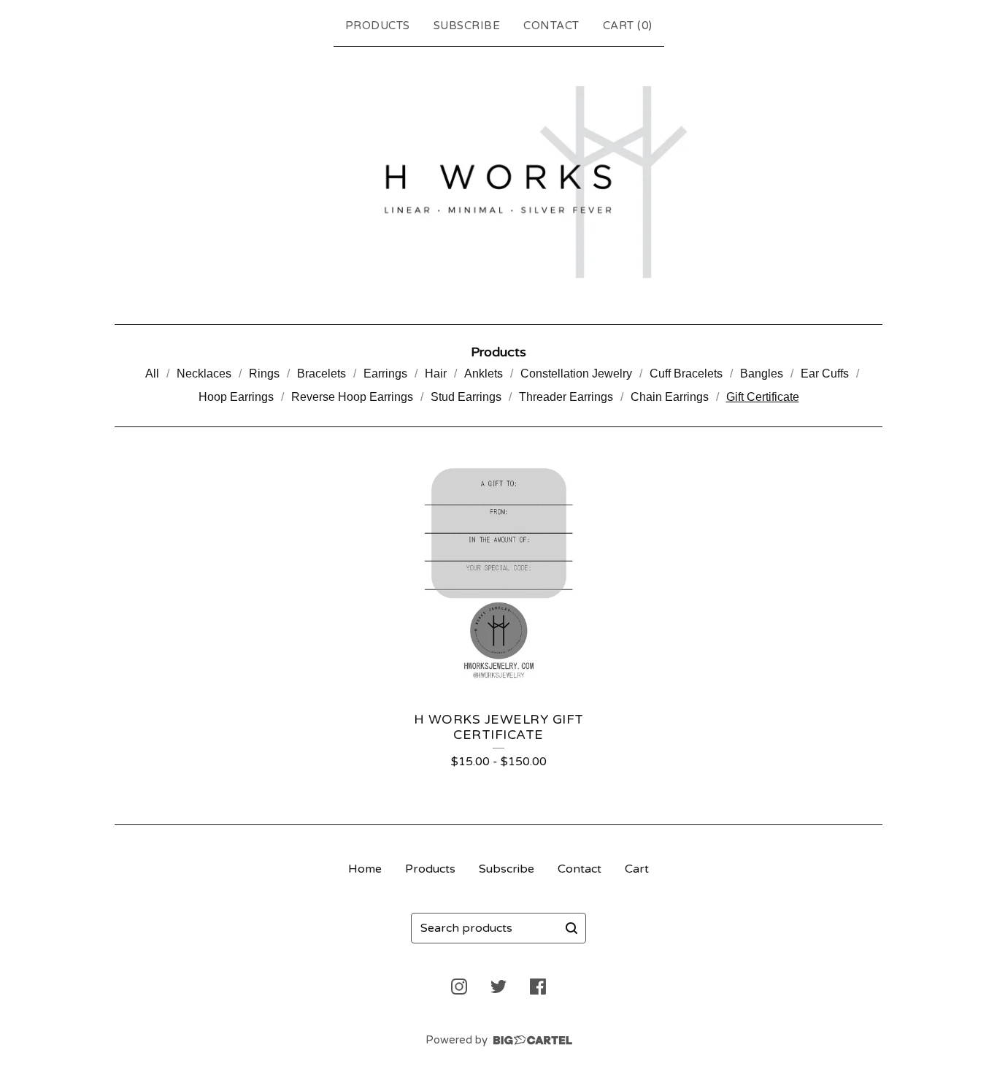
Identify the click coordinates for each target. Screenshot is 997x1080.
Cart (637, 869)
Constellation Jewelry (576, 373)
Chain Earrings (670, 397)
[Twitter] (498, 986)
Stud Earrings (466, 397)
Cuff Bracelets (686, 373)
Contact (551, 25)
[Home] (498, 182)
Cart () (628, 25)
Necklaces (204, 373)
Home (365, 869)
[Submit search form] (571, 928)
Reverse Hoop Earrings (352, 397)
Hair (436, 373)
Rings (264, 373)
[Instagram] (459, 986)
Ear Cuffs (825, 373)
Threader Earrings (566, 397)
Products (377, 25)
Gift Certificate (762, 397)
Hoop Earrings (236, 397)
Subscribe (467, 25)
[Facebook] (538, 986)
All (152, 373)
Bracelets (321, 373)
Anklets (483, 373)
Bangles (761, 373)
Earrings (385, 373)
